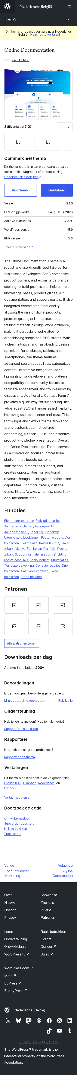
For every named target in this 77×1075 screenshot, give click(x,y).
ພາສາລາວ (29, 783)
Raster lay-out (49, 543)
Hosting (10, 910)
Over (8, 895)
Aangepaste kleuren (18, 526)
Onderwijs (52, 532)
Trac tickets (12, 834)
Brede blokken (31, 577)
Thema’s (10, 19)
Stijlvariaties (59, 560)
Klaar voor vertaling (34, 571)
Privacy (10, 917)
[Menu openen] (70, 6)
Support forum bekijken (21, 729)
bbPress (13, 983)
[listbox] (38, 616)
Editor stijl (37, 532)
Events (46, 939)
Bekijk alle (65, 700)
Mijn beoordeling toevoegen (24, 700)
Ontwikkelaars (15, 946)
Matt (10, 976)
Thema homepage (17, 247)
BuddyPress (16, 991)
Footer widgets (52, 537)
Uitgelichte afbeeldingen (22, 537)
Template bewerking (19, 565)
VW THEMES (20, 60)
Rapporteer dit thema (19, 757)
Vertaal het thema (16, 797)
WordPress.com (18, 968)
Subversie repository (19, 823)
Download (56, 190)
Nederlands (46, 783)
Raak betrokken (53, 931)
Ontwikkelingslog (16, 818)
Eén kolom (34, 548)
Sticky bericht (39, 560)
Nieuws (20, 548)
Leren (8, 931)
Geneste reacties (48, 565)
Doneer (48, 946)
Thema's (47, 902)
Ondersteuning (15, 939)
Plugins (46, 910)
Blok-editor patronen (19, 520)
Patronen (48, 917)
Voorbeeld (20, 190)
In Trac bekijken (15, 828)
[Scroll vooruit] (69, 126)
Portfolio (49, 548)
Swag (47, 954)
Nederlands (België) (29, 1010)
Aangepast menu (16, 532)
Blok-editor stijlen (48, 520)
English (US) (12, 783)
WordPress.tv (17, 954)
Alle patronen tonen (22, 643)
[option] (14, 605)
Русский (10, 788)
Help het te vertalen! (45, 34)
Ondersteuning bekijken (21, 177)
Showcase (49, 895)
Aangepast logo (46, 526)
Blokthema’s (29, 543)
